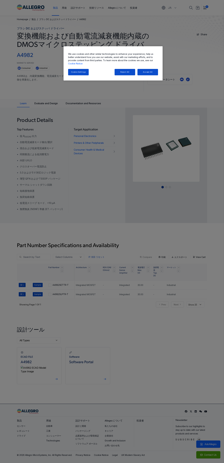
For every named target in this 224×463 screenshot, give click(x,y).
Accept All (148, 72)
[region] (113, 63)
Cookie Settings (78, 72)
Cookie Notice (75, 63)
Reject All (124, 72)
